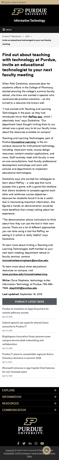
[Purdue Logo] (29, 12)
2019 (27, 36)
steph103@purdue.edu (23, 288)
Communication (14, 410)
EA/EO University (22, 453)
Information (11, 397)
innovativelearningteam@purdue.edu (25, 260)
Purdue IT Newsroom (11, 36)
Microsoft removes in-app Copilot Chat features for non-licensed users (28, 369)
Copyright (10, 450)
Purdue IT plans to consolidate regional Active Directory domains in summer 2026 (27, 356)
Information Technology (29, 20)
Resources (10, 403)
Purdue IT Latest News (29, 301)
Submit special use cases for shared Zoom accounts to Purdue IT (25, 324)
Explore (8, 390)
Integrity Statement (39, 453)
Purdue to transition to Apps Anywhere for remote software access (25, 310)
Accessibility (9, 453)
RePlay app (35, 116)
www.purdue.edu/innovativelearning (24, 274)
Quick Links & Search (15, 2)
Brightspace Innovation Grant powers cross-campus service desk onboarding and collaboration (26, 340)
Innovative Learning (23, 142)
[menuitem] (29, 301)
